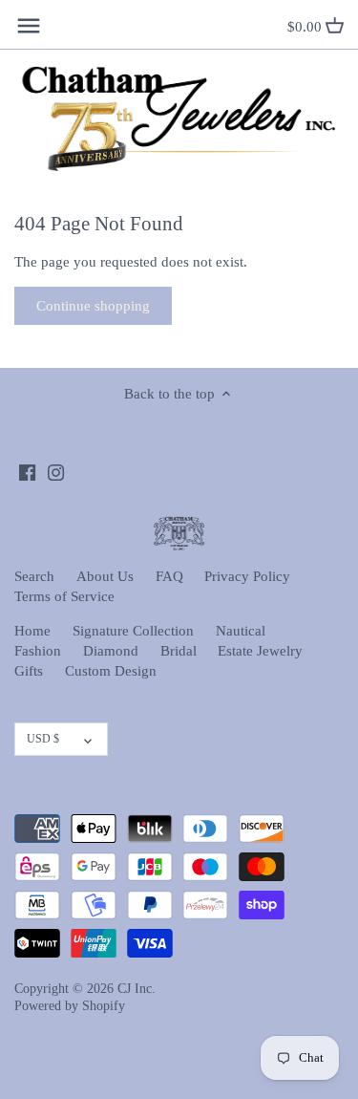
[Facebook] (27, 472)
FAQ (169, 576)
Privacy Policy (247, 576)
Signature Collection (133, 630)
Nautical (240, 630)
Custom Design (111, 671)
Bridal (178, 650)
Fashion (37, 650)
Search (34, 576)
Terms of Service (64, 596)
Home (32, 630)
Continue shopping (93, 305)
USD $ (43, 738)
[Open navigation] (28, 25)
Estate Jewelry (260, 650)
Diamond (110, 650)
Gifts (28, 671)
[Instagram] (56, 472)
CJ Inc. (136, 988)
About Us (105, 576)
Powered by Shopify (69, 1006)
